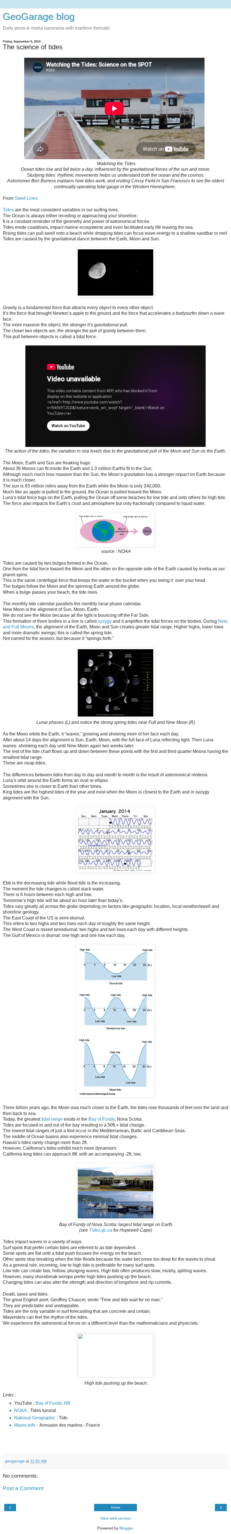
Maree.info (24, 1425)
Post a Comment (23, 1488)
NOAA (20, 1410)
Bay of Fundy (101, 1119)
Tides (8, 209)
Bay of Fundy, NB (52, 1403)
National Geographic (34, 1417)
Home (115, 1507)
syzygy (105, 621)
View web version (115, 1518)
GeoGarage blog (39, 16)
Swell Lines (26, 198)
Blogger (126, 1528)
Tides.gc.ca (100, 1230)
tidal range (52, 1119)
